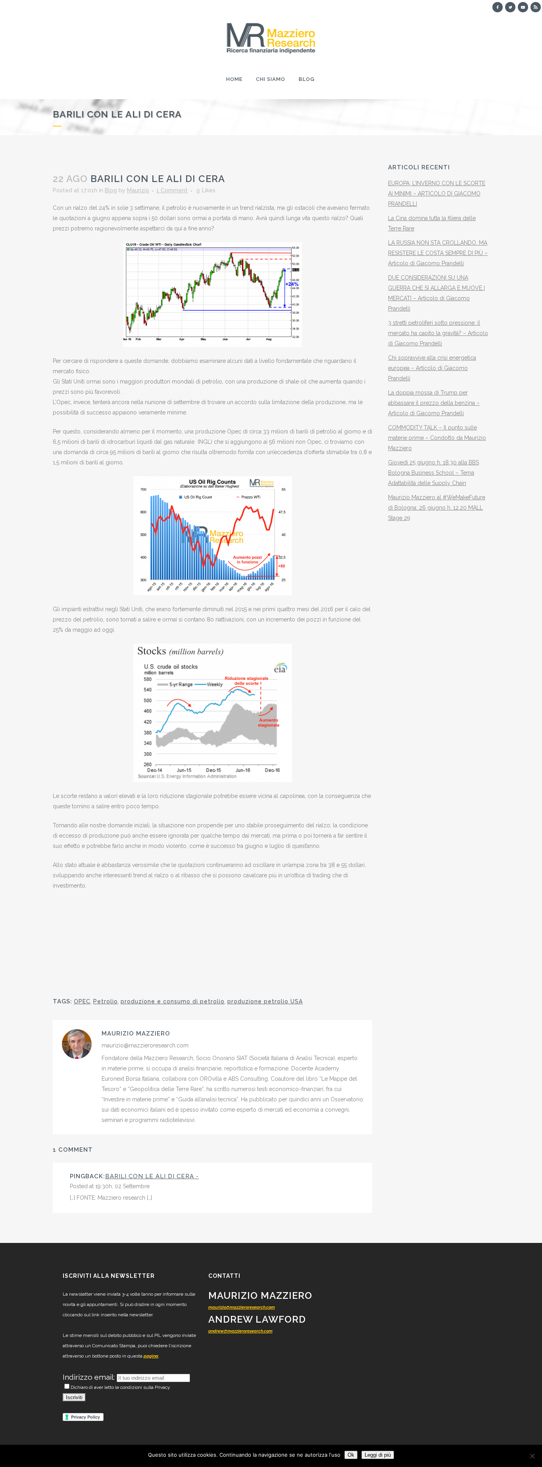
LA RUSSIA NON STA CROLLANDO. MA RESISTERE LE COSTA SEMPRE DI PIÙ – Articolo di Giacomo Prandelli (438, 253)
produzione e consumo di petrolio (173, 1001)
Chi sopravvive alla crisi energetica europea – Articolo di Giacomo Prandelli (432, 368)
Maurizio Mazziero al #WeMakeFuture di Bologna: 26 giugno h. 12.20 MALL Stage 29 (436, 507)
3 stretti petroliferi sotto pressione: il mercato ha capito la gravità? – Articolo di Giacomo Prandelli (438, 333)
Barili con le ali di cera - (152, 1176)
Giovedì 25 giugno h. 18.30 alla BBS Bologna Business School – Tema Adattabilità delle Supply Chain (433, 472)
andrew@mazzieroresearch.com (240, 1331)
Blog (111, 190)
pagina (151, 1356)
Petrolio (105, 1001)
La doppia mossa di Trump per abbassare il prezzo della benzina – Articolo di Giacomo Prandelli (434, 402)
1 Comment (172, 190)
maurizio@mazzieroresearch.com (241, 1307)
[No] (532, 1456)
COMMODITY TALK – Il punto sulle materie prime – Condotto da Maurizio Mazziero (437, 437)
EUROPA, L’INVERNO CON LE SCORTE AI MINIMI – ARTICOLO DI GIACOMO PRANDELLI (436, 193)
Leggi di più (378, 1455)
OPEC (82, 1001)
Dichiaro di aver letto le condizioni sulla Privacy (120, 1387)
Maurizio (138, 190)
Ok (351, 1455)
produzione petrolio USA (265, 1001)
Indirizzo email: (90, 1377)
